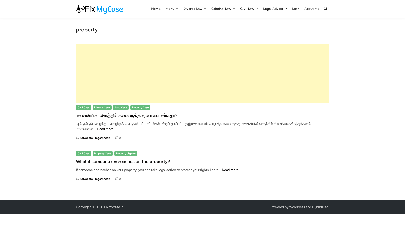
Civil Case (83, 107)
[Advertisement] (202, 73)
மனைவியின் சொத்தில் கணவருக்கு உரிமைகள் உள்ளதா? (126, 115)
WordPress (297, 207)
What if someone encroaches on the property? (123, 161)
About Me (311, 9)
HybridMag (320, 207)
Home (156, 9)
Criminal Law (221, 9)
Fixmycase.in (113, 207)
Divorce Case (102, 107)
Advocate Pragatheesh (95, 138)
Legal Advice (273, 9)
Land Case (121, 107)
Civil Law (247, 9)
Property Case (140, 107)
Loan (295, 9)
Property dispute (126, 153)
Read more (105, 129)
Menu (170, 9)
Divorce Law (192, 9)
